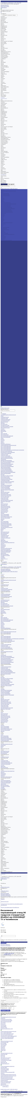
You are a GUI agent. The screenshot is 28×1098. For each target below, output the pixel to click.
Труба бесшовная (5, 258)
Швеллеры (3, 244)
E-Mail (2, 1001)
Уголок (2, 230)
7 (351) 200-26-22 (4, 891)
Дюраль (3, 215)
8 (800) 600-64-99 (5, 877)
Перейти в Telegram (5, 569)
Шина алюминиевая (6, 318)
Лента (2, 200)
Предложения (4, 1080)
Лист (2, 196)
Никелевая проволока (6, 362)
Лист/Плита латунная (6, 339)
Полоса (2, 199)
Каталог (3, 251)
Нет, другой (11, 184)
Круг (2, 226)
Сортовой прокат (5, 194)
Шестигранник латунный (7, 345)
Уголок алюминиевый (6, 315)
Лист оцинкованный (6, 206)
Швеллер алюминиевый (7, 316)
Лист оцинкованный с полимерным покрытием (12, 292)
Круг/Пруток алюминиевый (7, 304)
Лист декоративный (5, 279)
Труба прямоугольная (6, 262)
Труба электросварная (6, 257)
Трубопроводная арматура (7, 234)
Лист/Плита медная (5, 351)
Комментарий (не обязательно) (8, 1006)
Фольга (2, 197)
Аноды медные (4, 349)
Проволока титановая (6, 370)
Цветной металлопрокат (7, 212)
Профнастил (4, 228)
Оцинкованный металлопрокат (8, 203)
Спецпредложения (5, 397)
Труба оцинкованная (6, 209)
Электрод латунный (5, 346)
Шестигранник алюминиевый (8, 317)
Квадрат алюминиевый (6, 303)
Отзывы (2, 404)
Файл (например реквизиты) (8, 1003)
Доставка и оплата (5, 403)
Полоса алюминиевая (6, 308)
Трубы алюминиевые (6, 311)
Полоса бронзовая (5, 323)
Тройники (3, 237)
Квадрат (3, 265)
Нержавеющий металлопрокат (8, 190)
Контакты (3, 405)
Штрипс (3, 201)
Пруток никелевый (5, 363)
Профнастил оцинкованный (8, 208)
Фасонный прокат (5, 195)
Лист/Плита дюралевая (6, 330)
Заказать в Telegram (5, 944)
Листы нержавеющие (6, 242)
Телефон (3, 1000)
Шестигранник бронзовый (7, 326)
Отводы (2, 235)
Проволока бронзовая (6, 324)
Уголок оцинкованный (6, 210)
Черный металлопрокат (6, 222)
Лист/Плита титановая (6, 369)
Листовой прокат (5, 227)
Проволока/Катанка (5, 202)
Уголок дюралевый (5, 333)
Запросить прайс (5, 6)
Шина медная (4, 357)
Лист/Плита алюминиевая (7, 306)
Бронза (2, 214)
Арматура (3, 223)
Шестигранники (5, 246)
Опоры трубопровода (6, 240)
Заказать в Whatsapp (5, 945)
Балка (2, 224)
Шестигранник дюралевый (7, 335)
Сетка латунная (4, 343)
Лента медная (4, 350)
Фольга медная (4, 356)
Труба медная (4, 354)
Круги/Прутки (4, 267)
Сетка (2, 192)
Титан (2, 221)
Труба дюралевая (5, 332)
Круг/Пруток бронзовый (7, 321)
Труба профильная (5, 243)
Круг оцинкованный (6, 205)
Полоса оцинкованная (6, 207)
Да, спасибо (4, 184)
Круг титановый (4, 366)
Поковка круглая (5, 268)
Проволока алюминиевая (7, 309)
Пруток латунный (5, 342)
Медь (2, 217)
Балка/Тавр (3, 274)
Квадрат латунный (5, 337)
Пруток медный (4, 353)
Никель (2, 219)
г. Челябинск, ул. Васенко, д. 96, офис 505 (11, 2)
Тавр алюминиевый (5, 310)
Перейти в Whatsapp (6, 570)
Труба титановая (5, 371)
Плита (2, 281)
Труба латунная (4, 344)
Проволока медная (5, 352)
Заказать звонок (5, 5)
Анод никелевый (5, 359)
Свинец (2, 220)
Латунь (2, 216)
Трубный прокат (5, 193)
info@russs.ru (4, 878)
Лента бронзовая (5, 322)
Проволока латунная (6, 340)
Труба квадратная (5, 261)
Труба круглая (4, 256)
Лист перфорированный (7, 278)
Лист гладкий (4, 276)
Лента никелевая (5, 360)
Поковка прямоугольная (7, 269)
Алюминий (3, 213)
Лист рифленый (4, 277)
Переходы (3, 236)
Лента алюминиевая (6, 305)
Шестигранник (4, 233)
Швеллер (3, 231)
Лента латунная (4, 338)
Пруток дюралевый (5, 331)
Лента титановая (5, 367)
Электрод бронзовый (6, 328)
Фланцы (3, 238)
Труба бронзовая (5, 325)
